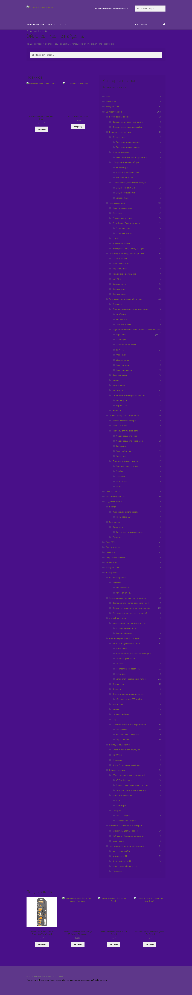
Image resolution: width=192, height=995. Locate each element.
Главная (33, 31)
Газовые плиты (120, 258)
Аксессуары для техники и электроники (127, 598)
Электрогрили (122, 365)
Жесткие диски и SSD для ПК (129, 699)
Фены (118, 486)
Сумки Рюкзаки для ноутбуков (127, 765)
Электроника (112, 572)
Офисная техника (117, 770)
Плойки (119, 471)
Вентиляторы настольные (128, 147)
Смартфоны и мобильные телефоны (126, 825)
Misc (108, 96)
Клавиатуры (118, 684)
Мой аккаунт (32, 980)
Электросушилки (124, 370)
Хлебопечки (121, 354)
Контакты (44, 980)
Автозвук (117, 582)
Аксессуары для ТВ (121, 851)
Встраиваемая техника (119, 116)
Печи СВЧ (110, 542)
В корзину (41, 129)
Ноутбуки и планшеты (119, 744)
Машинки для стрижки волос (129, 440)
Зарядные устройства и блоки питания (131, 603)
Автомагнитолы (123, 592)
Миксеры (117, 380)
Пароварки (121, 339)
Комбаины (121, 314)
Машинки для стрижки (126, 435)
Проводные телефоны (126, 820)
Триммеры (121, 446)
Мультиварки (119, 385)
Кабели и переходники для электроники (131, 608)
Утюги (115, 238)
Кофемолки (121, 319)
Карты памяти (122, 739)
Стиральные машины (122, 218)
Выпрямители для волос (127, 466)
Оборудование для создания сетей (129, 775)
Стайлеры (120, 476)
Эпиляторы (121, 456)
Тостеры (120, 349)
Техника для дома (117, 203)
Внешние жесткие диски (127, 734)
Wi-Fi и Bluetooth (124, 780)
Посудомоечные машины (124, 273)
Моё (50, 24)
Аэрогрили (121, 334)
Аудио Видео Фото (117, 618)
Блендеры (117, 304)
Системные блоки (121, 714)
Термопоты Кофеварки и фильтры (129, 395)
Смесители (118, 527)
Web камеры (121, 648)
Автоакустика (122, 587)
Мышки (116, 709)
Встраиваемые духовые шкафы (127, 127)
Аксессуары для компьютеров (126, 643)
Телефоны (117, 810)
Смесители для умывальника (129, 532)
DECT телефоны (123, 815)
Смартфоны (118, 841)
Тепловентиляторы (125, 177)
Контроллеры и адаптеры (128, 668)
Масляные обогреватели (127, 172)
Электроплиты (119, 294)
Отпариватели (123, 228)
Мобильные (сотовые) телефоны (128, 836)
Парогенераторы (124, 233)
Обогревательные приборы (126, 162)
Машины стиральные (122, 208)
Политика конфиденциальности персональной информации (78, 980)
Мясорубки (118, 390)
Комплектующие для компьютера (128, 694)
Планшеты (118, 760)
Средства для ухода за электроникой (130, 613)
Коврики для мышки (125, 658)
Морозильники (120, 268)
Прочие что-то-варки (126, 344)
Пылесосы (117, 213)
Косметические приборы (124, 420)
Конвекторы (122, 167)
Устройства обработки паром (126, 223)
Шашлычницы (122, 360)
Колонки (120, 663)
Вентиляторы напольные (128, 142)
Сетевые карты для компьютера (131, 790)
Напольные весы (120, 425)
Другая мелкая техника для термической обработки (137, 329)
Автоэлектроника (117, 577)
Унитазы (117, 537)
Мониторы (118, 704)
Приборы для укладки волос (126, 461)
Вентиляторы (119, 137)
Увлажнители (122, 197)
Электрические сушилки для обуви (128, 248)
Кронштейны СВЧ (121, 263)
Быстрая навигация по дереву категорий (111, 8)
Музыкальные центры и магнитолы (129, 623)
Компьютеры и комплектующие (124, 638)
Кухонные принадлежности (125, 511)
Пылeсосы (110, 552)
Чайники (117, 410)
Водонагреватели (121, 152)
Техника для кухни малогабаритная (125, 299)
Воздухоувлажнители (126, 192)
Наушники (121, 674)
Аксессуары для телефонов (125, 830)
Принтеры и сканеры (122, 795)
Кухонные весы (120, 375)
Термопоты (121, 405)
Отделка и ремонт (114, 501)
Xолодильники (112, 106)
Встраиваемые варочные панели (128, 122)
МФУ (118, 800)
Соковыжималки (123, 324)
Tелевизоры (111, 101)
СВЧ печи (117, 278)
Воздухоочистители (125, 187)
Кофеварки (121, 400)
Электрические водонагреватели (131, 157)
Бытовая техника (114, 111)
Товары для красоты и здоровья (124, 415)
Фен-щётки (121, 481)
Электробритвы (123, 451)
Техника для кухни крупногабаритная (126, 253)
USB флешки (121, 729)
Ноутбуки (117, 754)
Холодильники (119, 284)
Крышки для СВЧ (123, 516)
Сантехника (114, 522)
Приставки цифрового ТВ (125, 866)
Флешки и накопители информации (129, 724)
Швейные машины (121, 243)
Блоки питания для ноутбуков (126, 749)
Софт (115, 719)
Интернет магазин (35, 24)
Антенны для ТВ (120, 856)
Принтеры (121, 805)
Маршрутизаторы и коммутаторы (132, 785)
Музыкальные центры (126, 628)
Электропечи (119, 289)
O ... (61, 24)
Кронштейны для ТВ (122, 861)
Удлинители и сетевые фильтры (131, 678)
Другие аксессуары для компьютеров (133, 653)
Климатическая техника (120, 132)
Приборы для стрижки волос (126, 430)
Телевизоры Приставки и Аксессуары (126, 846)
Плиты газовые (113, 547)
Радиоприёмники (124, 633)
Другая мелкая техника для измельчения (131, 309)
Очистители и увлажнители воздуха (129, 182)
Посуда (112, 506)
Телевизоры (111, 562)
